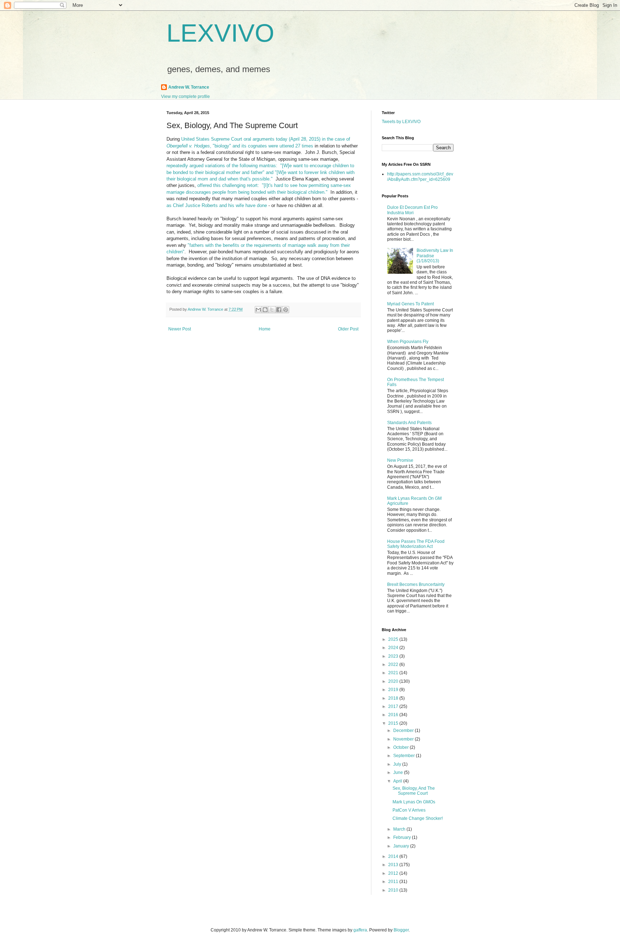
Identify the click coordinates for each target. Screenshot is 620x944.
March (400, 829)
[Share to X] (272, 309)
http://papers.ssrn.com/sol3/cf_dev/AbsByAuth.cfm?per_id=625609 (420, 177)
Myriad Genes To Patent (410, 303)
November (404, 739)
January (401, 846)
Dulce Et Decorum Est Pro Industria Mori (412, 210)
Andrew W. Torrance (188, 87)
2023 (393, 656)
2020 (393, 681)
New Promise (400, 460)
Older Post (348, 329)
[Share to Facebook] (278, 309)
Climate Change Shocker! (418, 818)
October (401, 747)
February (402, 837)
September (404, 755)
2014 (393, 856)
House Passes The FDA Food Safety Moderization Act (416, 544)
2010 (393, 890)
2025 (393, 639)
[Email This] (258, 309)
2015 (393, 723)
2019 (393, 689)
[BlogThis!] (265, 309)
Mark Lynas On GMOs (414, 801)
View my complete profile (185, 96)
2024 (393, 647)
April (398, 781)
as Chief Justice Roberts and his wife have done (216, 205)
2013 (393, 864)
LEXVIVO (220, 33)
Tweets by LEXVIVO (401, 121)
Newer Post (179, 329)
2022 (393, 664)
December (404, 730)
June (398, 772)
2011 (393, 881)
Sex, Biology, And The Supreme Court (414, 791)
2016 (393, 714)
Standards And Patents (409, 422)
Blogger (401, 930)
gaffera (360, 930)
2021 (393, 672)
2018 (393, 698)
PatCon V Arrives (409, 810)
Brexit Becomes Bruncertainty (416, 584)
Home (265, 329)
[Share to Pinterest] (285, 309)
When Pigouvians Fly (407, 341)
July (397, 764)
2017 (393, 706)
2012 (393, 873)
